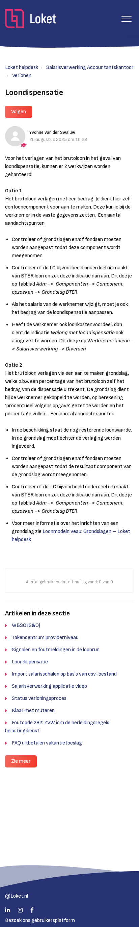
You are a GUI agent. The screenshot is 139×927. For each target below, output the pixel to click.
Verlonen (21, 75)
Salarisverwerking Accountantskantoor (90, 67)
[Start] (30, 18)
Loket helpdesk (21, 67)
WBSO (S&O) (26, 625)
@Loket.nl (16, 896)
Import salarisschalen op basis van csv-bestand (64, 674)
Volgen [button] (18, 111)
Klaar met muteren (33, 710)
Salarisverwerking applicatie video (49, 686)
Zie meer (21, 761)
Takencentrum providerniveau (45, 637)
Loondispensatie (30, 662)
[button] (126, 18)
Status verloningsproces (39, 698)
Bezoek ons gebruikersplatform (40, 920)
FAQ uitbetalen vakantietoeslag (47, 743)
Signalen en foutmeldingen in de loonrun (56, 650)
